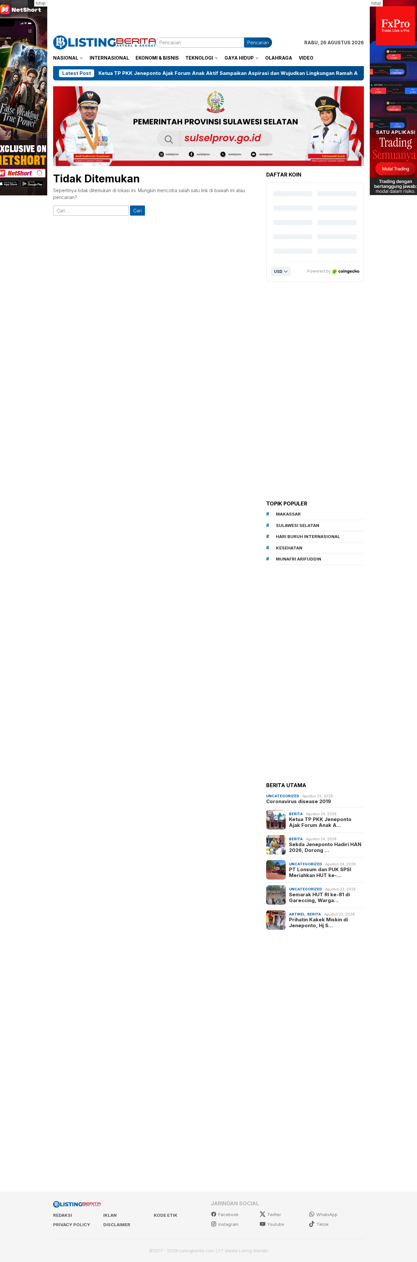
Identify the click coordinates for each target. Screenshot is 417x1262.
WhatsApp (327, 1214)
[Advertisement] (208, 14)
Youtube (275, 1224)
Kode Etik (166, 1215)
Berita (296, 814)
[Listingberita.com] (104, 42)
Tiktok (322, 1224)
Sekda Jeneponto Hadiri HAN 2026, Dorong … (325, 847)
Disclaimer (116, 1224)
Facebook (228, 1214)
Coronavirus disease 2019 (298, 801)
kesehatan (289, 547)
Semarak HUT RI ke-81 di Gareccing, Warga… (319, 897)
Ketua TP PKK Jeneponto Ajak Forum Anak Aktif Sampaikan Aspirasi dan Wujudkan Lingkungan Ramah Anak (190, 73)
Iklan (110, 1215)
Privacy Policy (71, 1224)
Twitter (274, 1214)
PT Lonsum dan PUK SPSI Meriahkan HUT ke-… (320, 872)
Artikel (297, 914)
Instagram (228, 1224)
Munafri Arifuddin (298, 558)
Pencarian (258, 42)
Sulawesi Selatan (297, 525)
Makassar (288, 514)
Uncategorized (282, 796)
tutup (41, 3)
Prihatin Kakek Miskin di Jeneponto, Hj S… (318, 923)
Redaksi (62, 1215)
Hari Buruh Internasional (308, 536)
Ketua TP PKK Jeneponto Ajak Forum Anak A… (320, 822)
